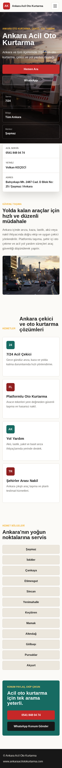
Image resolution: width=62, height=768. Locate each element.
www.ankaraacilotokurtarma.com (23, 761)
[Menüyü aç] (55, 6)
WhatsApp (31, 80)
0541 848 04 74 (31, 715)
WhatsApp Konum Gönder (31, 726)
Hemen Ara (31, 69)
